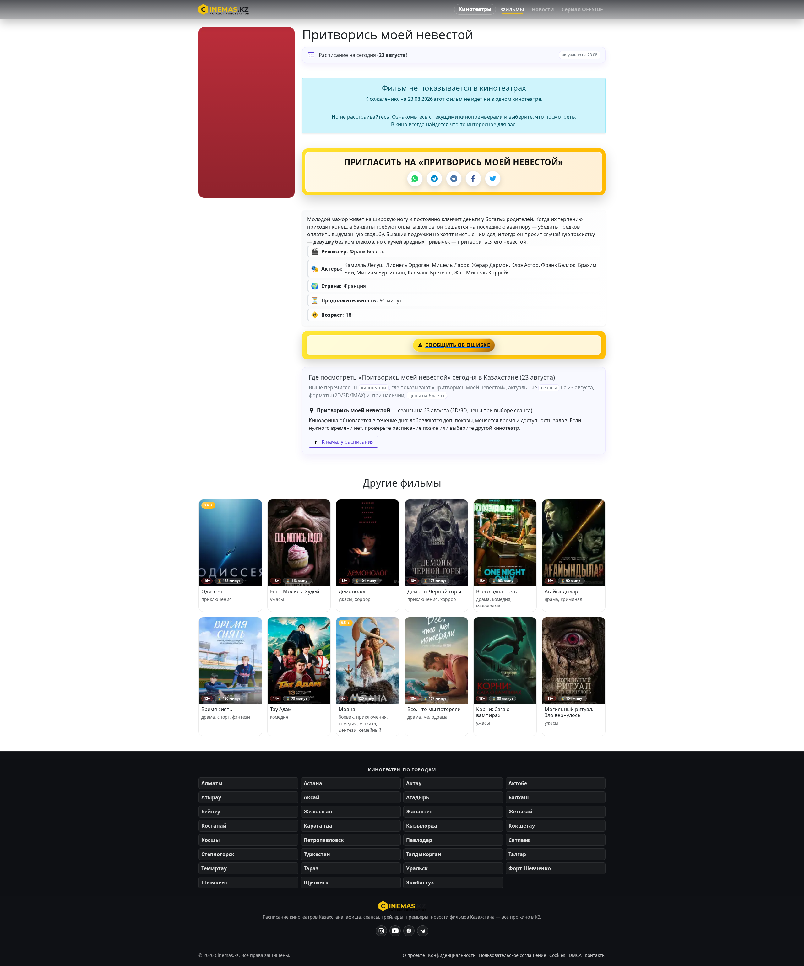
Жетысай (520, 811)
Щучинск (316, 882)
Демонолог (352, 591)
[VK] (454, 178)
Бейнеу (210, 811)
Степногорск (217, 854)
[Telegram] (434, 178)
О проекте (414, 955)
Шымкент (214, 882)
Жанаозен (419, 811)
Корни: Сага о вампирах (493, 712)
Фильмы (512, 9)
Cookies (557, 955)
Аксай (312, 797)
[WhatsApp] (415, 178)
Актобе (517, 783)
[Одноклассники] (422, 930)
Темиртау (214, 868)
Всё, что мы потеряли (434, 709)
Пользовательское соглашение (512, 955)
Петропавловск (324, 840)
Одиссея (211, 591)
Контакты (595, 955)
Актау (413, 783)
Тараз (311, 868)
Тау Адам (281, 709)
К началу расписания (347, 441)
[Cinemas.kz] (402, 906)
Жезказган (318, 811)
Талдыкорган (423, 854)
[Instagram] (381, 930)
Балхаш (518, 797)
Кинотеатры (475, 9)
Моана (347, 709)
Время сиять (216, 709)
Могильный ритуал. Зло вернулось (569, 712)
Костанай (214, 825)
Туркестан (317, 854)
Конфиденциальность (451, 955)
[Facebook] (473, 178)
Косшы (210, 840)
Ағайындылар (561, 591)
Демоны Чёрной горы (434, 591)
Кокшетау (521, 825)
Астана (313, 783)
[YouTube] (395, 930)
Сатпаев (519, 840)
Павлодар (419, 840)
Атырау (211, 797)
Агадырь (417, 797)
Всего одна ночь (496, 591)
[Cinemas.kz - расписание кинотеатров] (223, 9)
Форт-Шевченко (529, 868)
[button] (246, 112)
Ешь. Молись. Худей (294, 591)
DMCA (575, 955)
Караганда (318, 825)
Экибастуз (420, 882)
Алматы (212, 783)
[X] (493, 178)
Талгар (517, 854)
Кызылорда (421, 825)
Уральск (417, 868)
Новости (543, 9)
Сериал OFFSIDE (582, 9)
